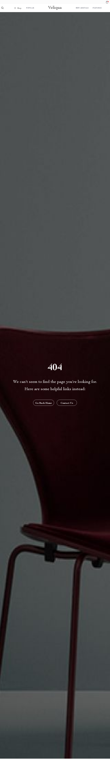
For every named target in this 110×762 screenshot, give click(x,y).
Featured (97, 8)
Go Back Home (43, 403)
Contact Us (67, 403)
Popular (30, 8)
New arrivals (82, 8)
